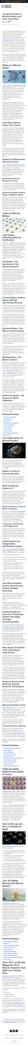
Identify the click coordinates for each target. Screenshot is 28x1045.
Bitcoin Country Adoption (10, 955)
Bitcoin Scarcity (8, 949)
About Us (6, 1035)
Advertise (21, 1035)
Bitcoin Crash (7, 421)
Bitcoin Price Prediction (10, 417)
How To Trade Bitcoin (9, 425)
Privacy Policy (20, 1038)
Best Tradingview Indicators (11, 433)
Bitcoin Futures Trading (10, 754)
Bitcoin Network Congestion (11, 766)
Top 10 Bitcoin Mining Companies (12, 748)
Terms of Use (13, 1038)
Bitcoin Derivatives (9, 756)
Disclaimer (7, 1038)
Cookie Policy (14, 1041)
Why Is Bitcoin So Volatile (10, 760)
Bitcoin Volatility (8, 429)
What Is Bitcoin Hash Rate (10, 953)
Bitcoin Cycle (7, 434)
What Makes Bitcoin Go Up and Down (13, 758)
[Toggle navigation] (25, 6)
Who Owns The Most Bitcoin (11, 423)
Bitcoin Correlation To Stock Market (13, 957)
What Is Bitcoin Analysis (10, 762)
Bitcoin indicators (9, 40)
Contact (16, 1035)
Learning (11, 1035)
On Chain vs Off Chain (9, 947)
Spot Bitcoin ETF (8, 419)
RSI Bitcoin (6, 943)
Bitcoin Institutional (9, 752)
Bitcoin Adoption (8, 750)
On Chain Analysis (8, 764)
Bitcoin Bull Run (8, 427)
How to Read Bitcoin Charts (11, 941)
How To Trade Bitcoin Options (11, 945)
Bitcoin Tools (7, 959)
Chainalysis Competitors (10, 951)
